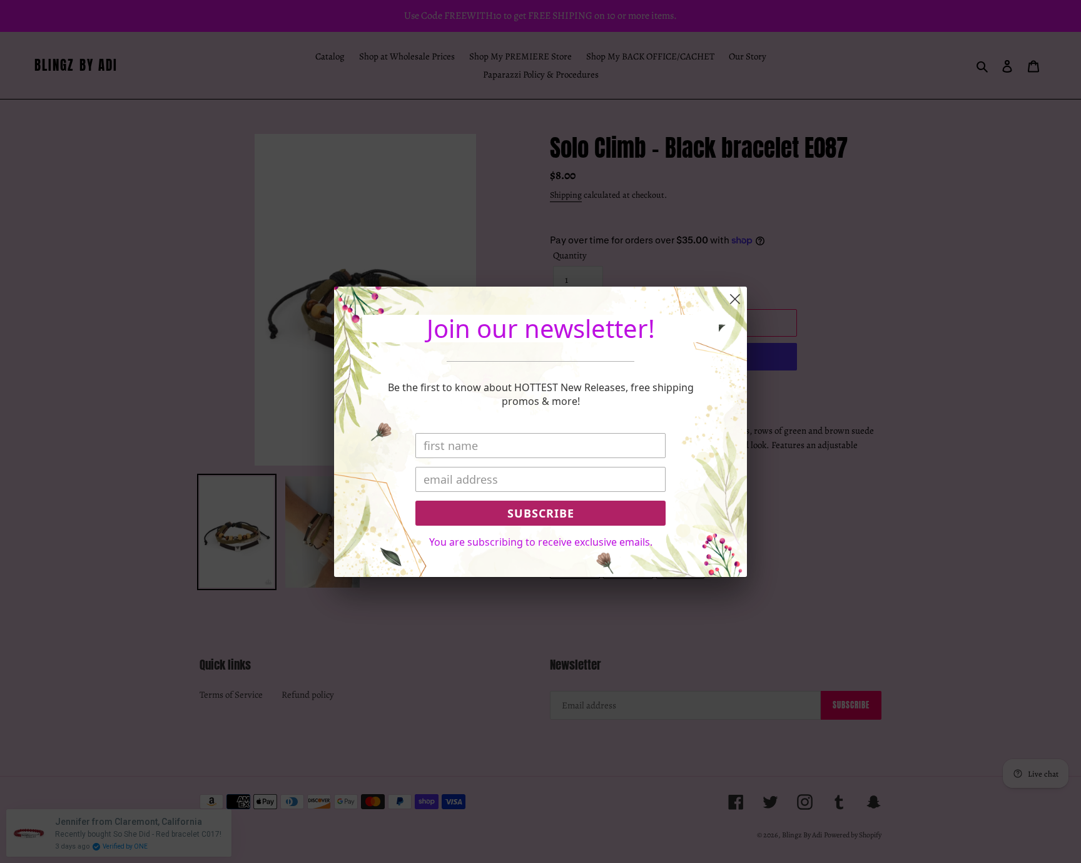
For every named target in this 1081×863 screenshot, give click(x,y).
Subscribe (540, 513)
